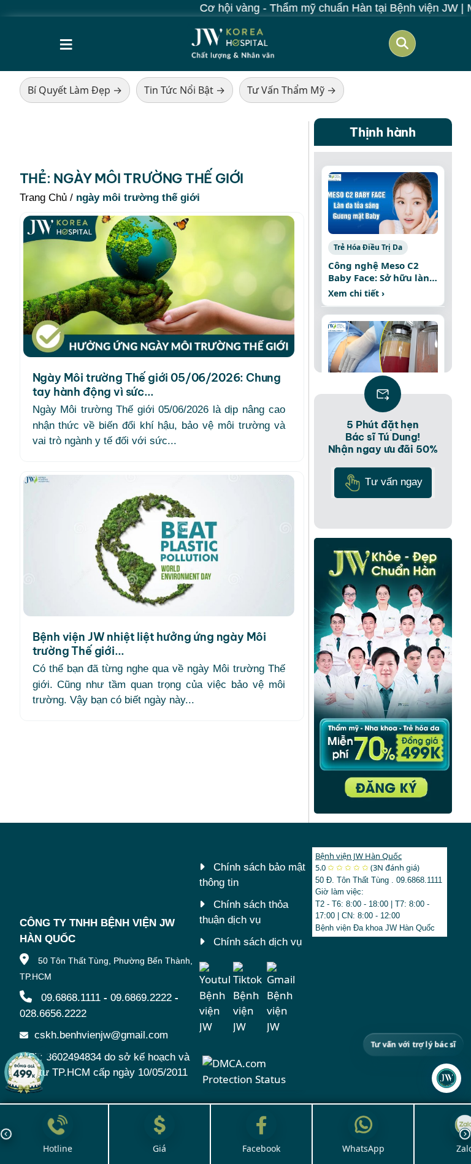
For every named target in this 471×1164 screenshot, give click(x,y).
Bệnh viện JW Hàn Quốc (358, 855)
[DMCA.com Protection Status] (253, 1070)
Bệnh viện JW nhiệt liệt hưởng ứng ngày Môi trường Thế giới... (150, 644)
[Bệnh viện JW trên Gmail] (282, 998)
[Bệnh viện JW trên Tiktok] (248, 998)
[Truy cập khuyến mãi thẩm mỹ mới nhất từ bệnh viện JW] (383, 676)
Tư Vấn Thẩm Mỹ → (291, 90)
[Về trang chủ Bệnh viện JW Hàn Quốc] (233, 44)
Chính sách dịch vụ (257, 942)
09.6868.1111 (71, 997)
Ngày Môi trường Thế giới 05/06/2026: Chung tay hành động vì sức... (157, 385)
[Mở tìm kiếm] (402, 43)
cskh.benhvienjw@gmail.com (101, 1035)
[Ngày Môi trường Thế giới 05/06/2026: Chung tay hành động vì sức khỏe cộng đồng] (158, 286)
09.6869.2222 (141, 997)
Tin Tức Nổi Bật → (184, 90)
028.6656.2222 (53, 1013)
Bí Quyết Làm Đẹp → (75, 90)
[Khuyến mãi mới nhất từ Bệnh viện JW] (24, 1072)
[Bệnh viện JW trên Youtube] (214, 998)
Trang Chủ (43, 197)
